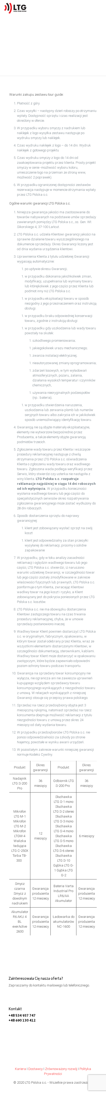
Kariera (20, 1069)
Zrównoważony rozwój (61, 1069)
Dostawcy (35, 1069)
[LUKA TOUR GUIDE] (16, 7)
